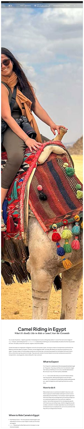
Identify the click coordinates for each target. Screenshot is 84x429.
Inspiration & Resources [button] (58, 5)
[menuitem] (9, 5)
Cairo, (45, 375)
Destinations (28, 5)
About (21, 5)
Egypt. (10, 341)
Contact (68, 5)
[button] (9, 5)
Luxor (11, 425)
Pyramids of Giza (31, 341)
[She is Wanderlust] (42, 5)
